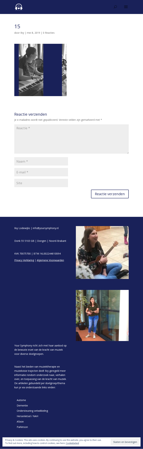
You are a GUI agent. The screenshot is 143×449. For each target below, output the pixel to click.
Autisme (21, 400)
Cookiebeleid (72, 443)
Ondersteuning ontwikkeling (32, 410)
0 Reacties (49, 32)
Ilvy (22, 32)
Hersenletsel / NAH (27, 416)
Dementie (22, 405)
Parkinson (22, 427)
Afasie (20, 421)
